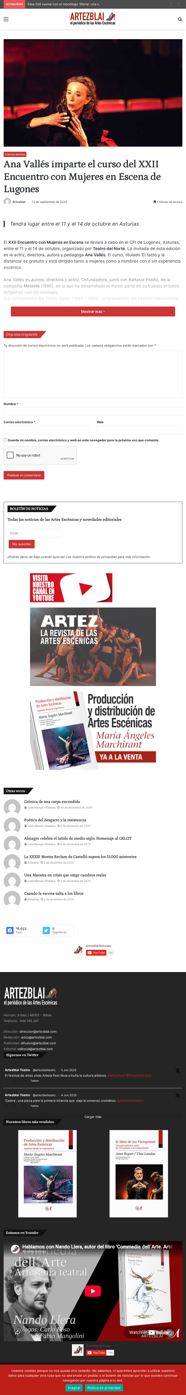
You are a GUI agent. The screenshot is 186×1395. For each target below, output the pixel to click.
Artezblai (18, 202)
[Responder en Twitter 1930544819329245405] (8, 1081)
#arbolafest (116, 1075)
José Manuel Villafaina (41, 807)
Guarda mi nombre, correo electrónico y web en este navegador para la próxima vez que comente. (83, 440)
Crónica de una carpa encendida (52, 802)
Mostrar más (92, 311)
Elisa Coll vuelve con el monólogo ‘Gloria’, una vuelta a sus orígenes (79, 4)
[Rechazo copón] (180, 1379)
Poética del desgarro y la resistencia (55, 820)
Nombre (11, 404)
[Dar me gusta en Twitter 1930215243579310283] (25, 1106)
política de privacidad (101, 557)
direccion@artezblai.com (38, 1031)
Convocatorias (15, 154)
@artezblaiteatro (44, 1070)
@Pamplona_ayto (138, 1075)
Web (100, 422)
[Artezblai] (93, 19)
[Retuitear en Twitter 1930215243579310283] (16, 1106)
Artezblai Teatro (17, 1070)
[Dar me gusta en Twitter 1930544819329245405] (25, 1081)
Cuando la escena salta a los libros (54, 893)
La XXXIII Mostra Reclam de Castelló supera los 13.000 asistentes (80, 857)
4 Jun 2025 (69, 1095)
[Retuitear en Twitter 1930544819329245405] (16, 1081)
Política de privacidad (104, 1388)
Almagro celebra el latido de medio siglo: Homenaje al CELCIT (78, 838)
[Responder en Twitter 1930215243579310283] (8, 1106)
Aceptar (74, 1388)
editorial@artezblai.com (35, 1049)
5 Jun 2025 (68, 1070)
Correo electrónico (19, 422)
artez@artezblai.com (36, 1037)
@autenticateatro (130, 1100)
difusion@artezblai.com (38, 1043)
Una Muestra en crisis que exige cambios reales (65, 875)
